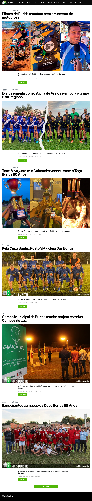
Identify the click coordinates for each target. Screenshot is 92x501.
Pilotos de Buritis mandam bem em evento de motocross (37, 16)
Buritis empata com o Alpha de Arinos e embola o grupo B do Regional (45, 95)
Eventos (35, 2)
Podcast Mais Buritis (55, 2)
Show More (46, 486)
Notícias (21, 2)
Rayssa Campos (23, 476)
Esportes (43, 2)
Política (28, 2)
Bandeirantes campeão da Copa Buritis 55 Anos (39, 405)
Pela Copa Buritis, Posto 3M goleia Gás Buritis (37, 248)
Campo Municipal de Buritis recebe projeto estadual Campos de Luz (42, 319)
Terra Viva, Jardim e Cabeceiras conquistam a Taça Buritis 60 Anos (42, 173)
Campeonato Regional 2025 (72, 2)
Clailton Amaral (22, 79)
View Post (22, 82)
